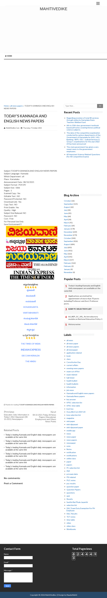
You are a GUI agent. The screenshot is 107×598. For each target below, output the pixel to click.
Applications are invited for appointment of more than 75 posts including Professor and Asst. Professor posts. (81, 300)
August (67, 207)
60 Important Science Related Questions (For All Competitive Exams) (83, 155)
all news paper (72, 343)
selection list (72, 505)
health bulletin (72, 384)
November (68, 235)
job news (70, 390)
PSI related (71, 477)
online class (71, 458)
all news (70, 340)
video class (71, 526)
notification (71, 452)
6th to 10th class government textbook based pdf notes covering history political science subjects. (83, 127)
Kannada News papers (76, 396)
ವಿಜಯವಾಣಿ (30, 296)
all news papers (16, 106)
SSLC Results (72, 514)
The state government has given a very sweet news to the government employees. (83, 149)
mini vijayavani (72, 424)
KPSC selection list (74, 402)
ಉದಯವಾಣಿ (31, 301)
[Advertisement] (53, 81)
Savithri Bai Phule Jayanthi (77, 502)
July (65, 210)
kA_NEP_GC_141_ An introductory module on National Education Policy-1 (85, 317)
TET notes (71, 517)
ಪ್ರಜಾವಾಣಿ (31, 290)
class (69, 359)
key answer (71, 399)
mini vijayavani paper (75, 427)
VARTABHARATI (30, 313)
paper (69, 462)
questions (71, 493)
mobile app (71, 430)
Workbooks (71, 529)
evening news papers (75, 368)
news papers (72, 440)
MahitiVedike (53, 9)
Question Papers (74, 489)
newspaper (71, 443)
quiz (68, 496)
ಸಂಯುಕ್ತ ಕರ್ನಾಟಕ (30, 318)
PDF (68, 471)
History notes (74, 324)
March (66, 223)
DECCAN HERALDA (31, 355)
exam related (72, 374)
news (69, 434)
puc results (71, 483)
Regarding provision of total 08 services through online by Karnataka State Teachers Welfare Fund (83, 120)
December (68, 232)
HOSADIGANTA (30, 307)
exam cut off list (73, 371)
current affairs (72, 365)
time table (71, 520)
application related (74, 353)
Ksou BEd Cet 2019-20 (76, 412)
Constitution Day (74, 362)
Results (70, 499)
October (67, 201)
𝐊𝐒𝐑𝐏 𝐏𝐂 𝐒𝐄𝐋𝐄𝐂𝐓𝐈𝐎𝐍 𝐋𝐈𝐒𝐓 (79, 309)
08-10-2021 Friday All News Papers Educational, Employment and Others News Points (44, 418)
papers (69, 465)
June (66, 213)
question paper (73, 486)
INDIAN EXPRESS (31, 349)
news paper (71, 437)
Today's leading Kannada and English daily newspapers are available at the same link (82, 288)
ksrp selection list (74, 415)
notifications (72, 455)
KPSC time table (73, 406)
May (65, 216)
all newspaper (72, 350)
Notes (69, 449)
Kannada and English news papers (80, 393)
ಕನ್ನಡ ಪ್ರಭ (31, 329)
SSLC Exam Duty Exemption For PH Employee (81, 509)
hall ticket (71, 378)
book (69, 356)
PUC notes (71, 480)
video (69, 523)
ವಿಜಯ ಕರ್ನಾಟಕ (30, 324)
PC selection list (73, 468)
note (68, 446)
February (67, 226)
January (67, 229)
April (66, 219)
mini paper (71, 421)
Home (9, 56)
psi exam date (72, 474)
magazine (70, 418)
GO (100, 106)
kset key (70, 409)
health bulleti (72, 381)
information (71, 387)
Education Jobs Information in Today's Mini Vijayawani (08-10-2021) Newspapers (16, 417)
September (68, 204)
